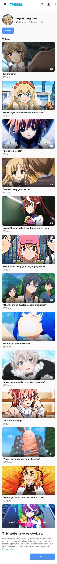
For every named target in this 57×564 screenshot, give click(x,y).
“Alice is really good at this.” (17, 189)
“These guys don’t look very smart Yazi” (24, 497)
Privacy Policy (8, 549)
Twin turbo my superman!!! (16, 343)
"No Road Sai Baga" (13, 420)
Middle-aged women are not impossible (23, 112)
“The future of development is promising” (24, 305)
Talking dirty (9, 74)
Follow (8, 30)
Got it (42, 556)
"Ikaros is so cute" (12, 151)
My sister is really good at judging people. (24, 266)
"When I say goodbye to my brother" (21, 459)
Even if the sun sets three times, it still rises (26, 228)
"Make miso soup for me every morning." (24, 382)
